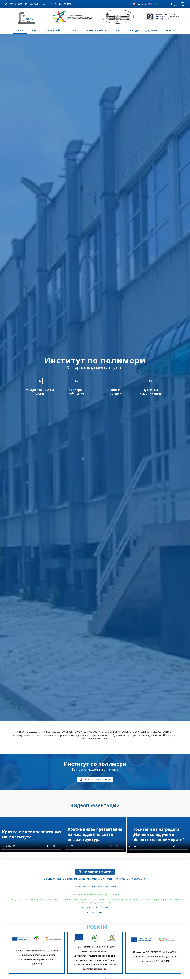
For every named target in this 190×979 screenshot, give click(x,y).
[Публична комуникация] (150, 381)
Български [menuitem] (141, 4)
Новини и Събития (96, 30)
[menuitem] (139, 4)
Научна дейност (55, 30)
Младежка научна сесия (40, 391)
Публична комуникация (150, 391)
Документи (151, 30)
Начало (20, 30)
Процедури (132, 30)
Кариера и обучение (77, 391)
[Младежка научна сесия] (40, 381)
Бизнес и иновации (113, 391)
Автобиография (95, 912)
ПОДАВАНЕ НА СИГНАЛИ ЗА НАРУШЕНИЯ (95, 886)
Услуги (76, 30)
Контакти (169, 30)
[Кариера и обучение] (76, 381)
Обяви (116, 30)
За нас (33, 30)
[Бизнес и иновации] (113, 381)
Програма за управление (95, 907)
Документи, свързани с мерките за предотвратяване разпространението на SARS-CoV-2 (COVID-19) (95, 878)
